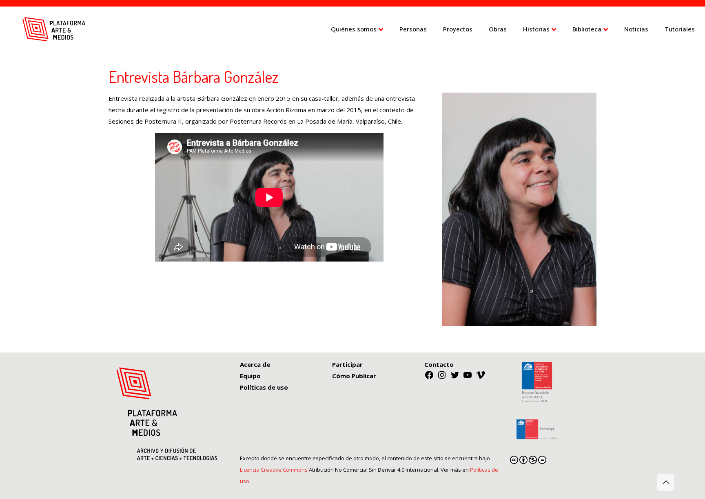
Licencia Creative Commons (274, 469)
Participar (347, 364)
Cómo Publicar (354, 376)
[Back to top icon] (665, 482)
